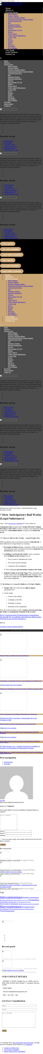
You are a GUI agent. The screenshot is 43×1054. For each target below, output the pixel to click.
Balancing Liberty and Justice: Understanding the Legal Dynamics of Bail (18, 724)
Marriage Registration (15, 27)
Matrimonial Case (9, 148)
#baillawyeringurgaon (31, 897)
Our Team (7, 102)
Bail (9, 23)
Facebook (3, 626)
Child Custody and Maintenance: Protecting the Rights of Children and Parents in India (21, 689)
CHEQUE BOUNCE (15, 21)
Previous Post (8, 762)
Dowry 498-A (12, 34)
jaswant (10, 523)
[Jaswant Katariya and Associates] (11, 3)
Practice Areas (12, 12)
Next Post (7, 764)
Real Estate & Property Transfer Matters (20, 19)
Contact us (10, 54)
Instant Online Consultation (11, 255)
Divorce (10, 28)
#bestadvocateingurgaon (6, 900)
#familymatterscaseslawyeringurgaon (29, 904)
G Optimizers (28, 1044)
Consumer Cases (9, 144)
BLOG (2, 615)
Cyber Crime (12, 37)
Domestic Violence (14, 25)
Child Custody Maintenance (17, 35)
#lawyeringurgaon (11, 906)
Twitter (8, 626)
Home (6, 61)
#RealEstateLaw (29, 909)
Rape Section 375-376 (15, 30)
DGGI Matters (12, 100)
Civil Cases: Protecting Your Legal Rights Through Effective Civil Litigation (18, 714)
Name (2, 831)
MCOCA (11, 44)
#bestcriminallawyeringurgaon (21, 900)
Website (2, 835)
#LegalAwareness (28, 907)
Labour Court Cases (10, 146)
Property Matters (13, 16)
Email (2, 833)
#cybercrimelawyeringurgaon (24, 902)
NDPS (10, 43)
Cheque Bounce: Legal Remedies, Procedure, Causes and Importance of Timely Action (20, 681)
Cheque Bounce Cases (11, 150)
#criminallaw (33, 900)
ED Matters (11, 46)
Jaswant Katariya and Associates (23, 1043)
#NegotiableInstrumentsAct (17, 909)
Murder (10, 32)
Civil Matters (8, 143)
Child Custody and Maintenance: (10, 873)
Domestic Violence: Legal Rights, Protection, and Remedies (14, 655)
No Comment (18, 523)
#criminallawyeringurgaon (8, 902)
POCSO (10, 41)
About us (7, 63)
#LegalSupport (4, 909)
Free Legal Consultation (10, 249)
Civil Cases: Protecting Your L (9, 883)
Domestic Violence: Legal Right (10, 860)
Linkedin (14, 626)
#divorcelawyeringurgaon (9, 904)
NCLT (10, 39)
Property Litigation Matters (16, 18)
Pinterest (20, 626)
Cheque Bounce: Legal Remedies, (11, 870)
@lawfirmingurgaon (7, 911)
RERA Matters (12, 14)
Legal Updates (8, 104)
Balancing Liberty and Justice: (9, 888)
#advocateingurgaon (11, 897)
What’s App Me (7, 244)
